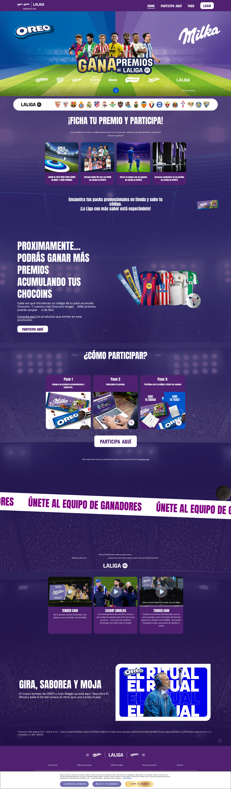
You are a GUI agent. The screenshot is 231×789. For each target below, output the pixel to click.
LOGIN (207, 5)
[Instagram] (87, 755)
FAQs (191, 5)
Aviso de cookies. (127, 778)
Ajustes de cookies (74, 784)
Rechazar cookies (107, 784)
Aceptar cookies (139, 784)
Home (151, 5)
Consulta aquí (26, 316)
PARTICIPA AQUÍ (171, 5)
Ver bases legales (188, 90)
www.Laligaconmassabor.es (171, 732)
